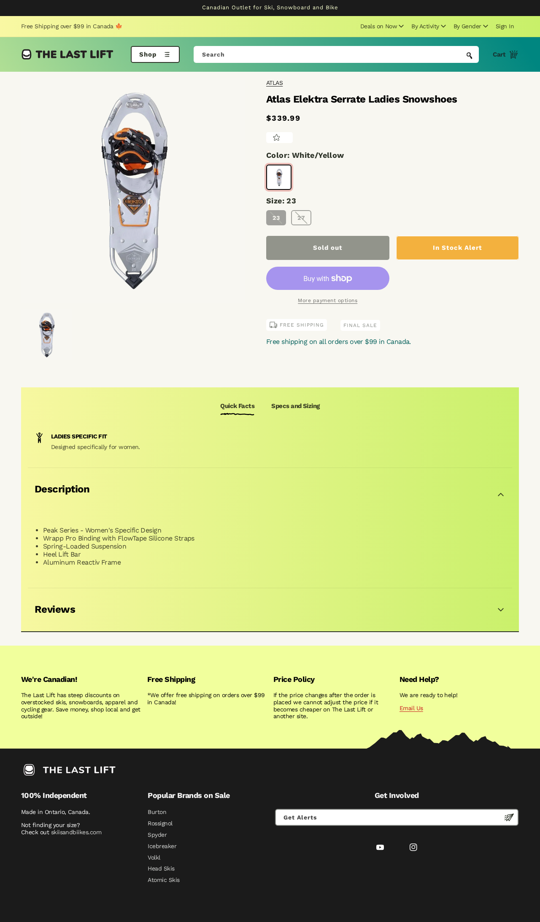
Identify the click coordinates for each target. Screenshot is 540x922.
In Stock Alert (457, 247)
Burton (157, 811)
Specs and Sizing (295, 406)
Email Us (411, 708)
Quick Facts (237, 406)
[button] (381, 26)
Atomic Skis (163, 879)
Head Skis (161, 868)
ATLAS (274, 82)
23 (276, 217)
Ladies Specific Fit (79, 436)
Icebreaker (162, 846)
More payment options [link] (327, 300)
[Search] (469, 55)
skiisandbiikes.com (76, 832)
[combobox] (336, 54)
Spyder (157, 834)
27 (301, 217)
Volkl (154, 857)
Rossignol (160, 823)
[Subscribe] (509, 817)
